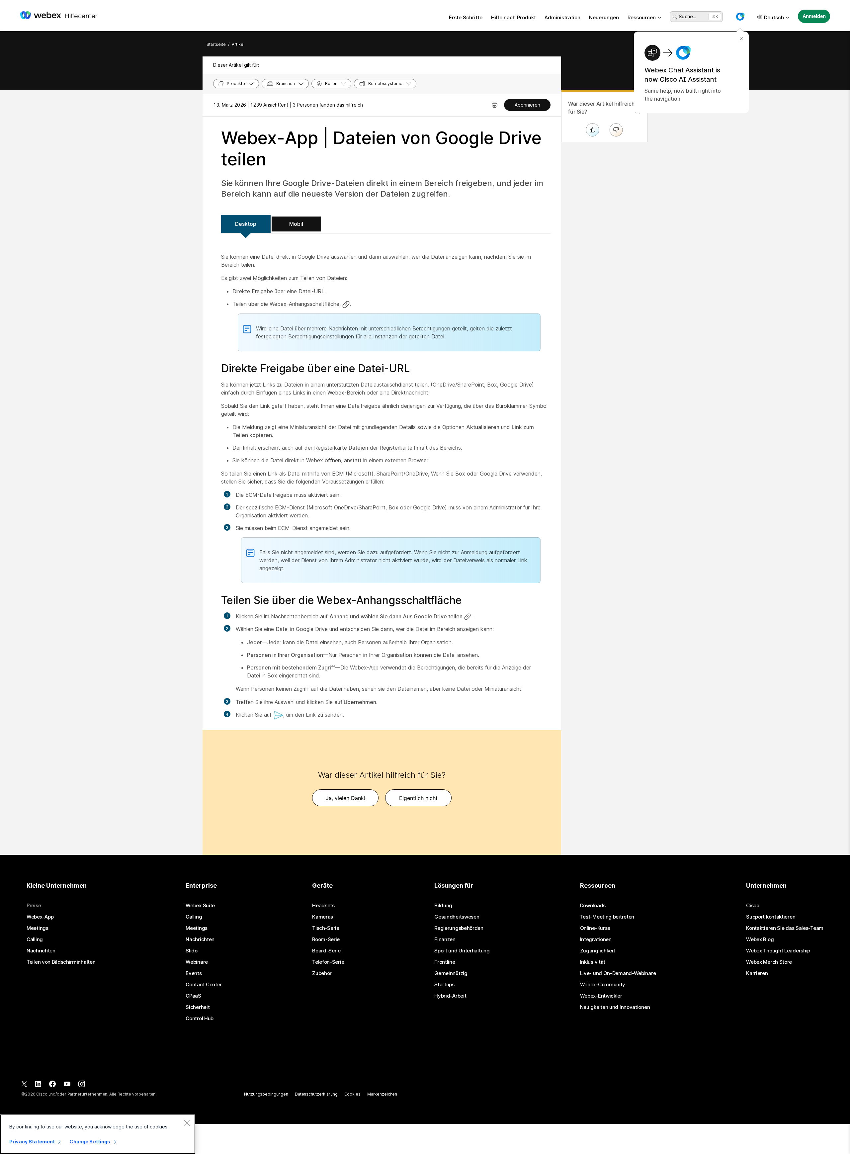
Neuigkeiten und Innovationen (615, 1007)
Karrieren (757, 973)
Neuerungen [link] (604, 17)
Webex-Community (603, 984)
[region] (97, 1134)
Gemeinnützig (450, 973)
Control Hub (199, 1018)
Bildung (443, 905)
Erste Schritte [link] (465, 17)
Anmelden (814, 16)
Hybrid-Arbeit (450, 996)
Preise (34, 905)
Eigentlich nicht (418, 798)
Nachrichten (41, 950)
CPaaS (193, 996)
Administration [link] (562, 17)
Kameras (322, 917)
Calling (35, 939)
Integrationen (596, 939)
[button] (740, 16)
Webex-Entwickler (601, 996)
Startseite (216, 44)
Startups (444, 984)
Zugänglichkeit (597, 950)
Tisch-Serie (325, 928)
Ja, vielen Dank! (345, 798)
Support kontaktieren (770, 917)
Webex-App (40, 917)
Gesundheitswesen (456, 917)
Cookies (352, 1094)
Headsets (323, 905)
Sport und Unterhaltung (461, 950)
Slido (192, 950)
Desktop (245, 224)
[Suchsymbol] (675, 17)
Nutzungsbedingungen (266, 1094)
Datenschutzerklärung (316, 1094)
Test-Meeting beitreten (607, 917)
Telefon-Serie (328, 962)
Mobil (296, 224)
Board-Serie (326, 950)
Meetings (37, 928)
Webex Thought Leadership (778, 950)
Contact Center (204, 984)
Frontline (444, 962)
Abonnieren (527, 105)
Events (194, 973)
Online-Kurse (595, 928)
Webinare (197, 962)
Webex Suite (200, 905)
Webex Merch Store (769, 962)
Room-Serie (326, 939)
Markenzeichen (382, 1094)
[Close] (186, 1122)
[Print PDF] (494, 105)
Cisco (752, 905)
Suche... (687, 16)
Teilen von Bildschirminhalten (61, 962)
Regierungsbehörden (458, 928)
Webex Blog (760, 939)
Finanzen (445, 939)
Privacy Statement (32, 1141)
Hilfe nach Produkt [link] (513, 17)
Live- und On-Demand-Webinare (618, 973)
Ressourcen (642, 17)
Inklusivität (592, 962)
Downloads (593, 905)
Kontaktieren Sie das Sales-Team (784, 928)
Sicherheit (198, 1007)
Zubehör (322, 973)
